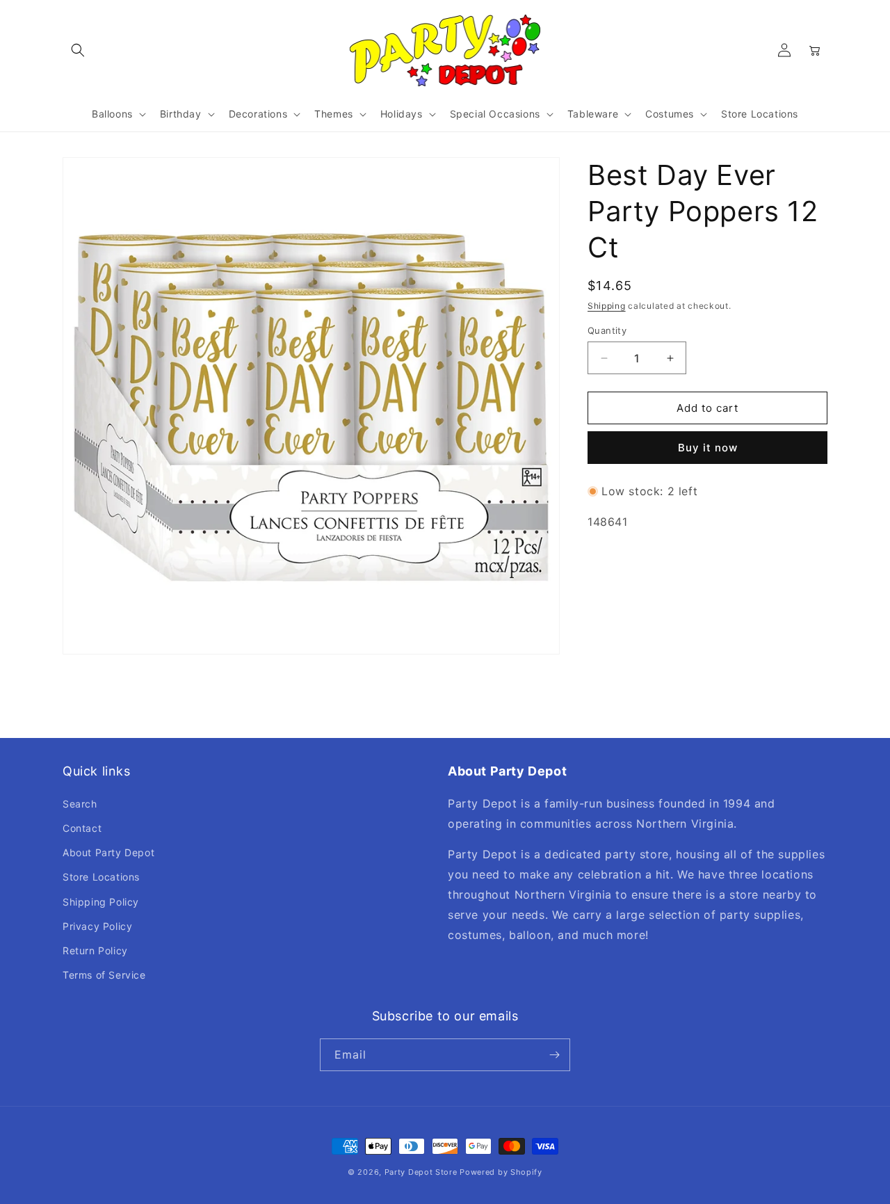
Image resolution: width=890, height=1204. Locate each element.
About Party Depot (108, 852)
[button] (78, 50)
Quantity (607, 330)
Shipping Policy (101, 902)
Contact (82, 828)
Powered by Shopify (501, 1172)
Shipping (607, 305)
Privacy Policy (97, 926)
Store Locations (101, 877)
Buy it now (708, 447)
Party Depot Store (421, 1172)
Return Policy (95, 950)
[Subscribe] (554, 1054)
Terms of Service (104, 975)
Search (80, 804)
